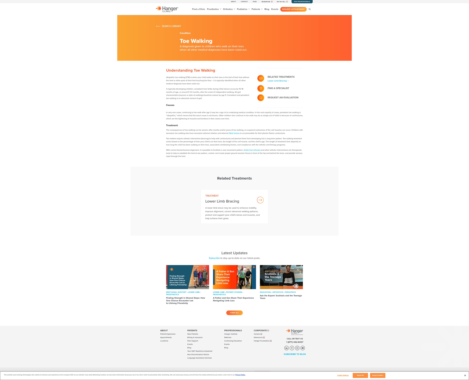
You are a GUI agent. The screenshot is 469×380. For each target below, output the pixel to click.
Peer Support (192, 341)
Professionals (233, 330)
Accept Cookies (377, 375)
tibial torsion (234, 133)
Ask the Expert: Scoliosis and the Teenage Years (281, 297)
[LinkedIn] (286, 348)
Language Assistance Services (199, 358)
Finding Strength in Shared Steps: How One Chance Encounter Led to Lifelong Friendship (185, 300)
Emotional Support (176, 292)
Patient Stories (234, 292)
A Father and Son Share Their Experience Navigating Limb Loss (233, 299)
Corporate (260, 330)
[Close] (465, 375)
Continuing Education (233, 341)
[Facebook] (292, 348)
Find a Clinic (198, 9)
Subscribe (214, 258)
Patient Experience (167, 334)
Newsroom (266, 2)
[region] (234, 375)
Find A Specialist (278, 88)
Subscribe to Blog (295, 354)
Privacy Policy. (240, 375)
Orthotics (228, 9)
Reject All (360, 375)
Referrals (227, 337)
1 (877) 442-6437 (294, 342)
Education (265, 292)
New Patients (192, 334)
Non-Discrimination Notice (198, 354)
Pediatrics (242, 9)
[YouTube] (302, 348)
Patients (256, 9)
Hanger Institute (230, 334)
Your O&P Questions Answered (199, 351)
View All (234, 313)
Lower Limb (194, 292)
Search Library (171, 26)
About (233, 1)
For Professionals (302, 1)
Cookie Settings (343, 375)
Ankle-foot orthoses (252, 150)
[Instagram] (297, 348)
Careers (257, 334)
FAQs (255, 1)
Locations (164, 341)
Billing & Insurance (195, 337)
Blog (266, 9)
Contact (244, 1)
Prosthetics (213, 9)
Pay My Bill (281, 2)
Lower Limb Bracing (277, 80)
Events (274, 9)
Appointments (166, 337)
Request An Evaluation (283, 97)
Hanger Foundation (262, 341)
